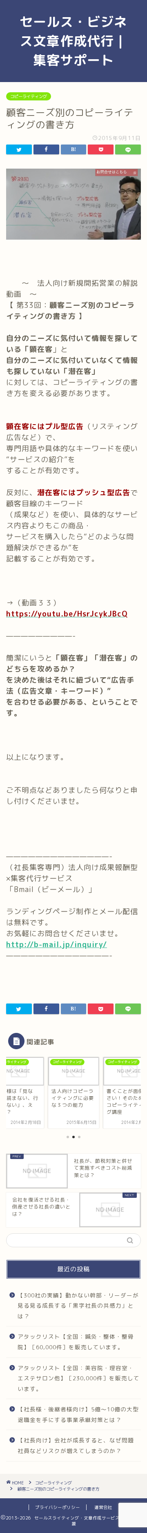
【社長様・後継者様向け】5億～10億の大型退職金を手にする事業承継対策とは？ (78, 1414)
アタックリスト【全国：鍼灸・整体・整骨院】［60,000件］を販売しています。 (76, 1342)
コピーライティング (28, 96)
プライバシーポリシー (57, 1507)
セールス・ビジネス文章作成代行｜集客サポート (73, 40)
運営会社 (103, 1507)
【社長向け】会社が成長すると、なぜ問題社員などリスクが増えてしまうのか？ (76, 1445)
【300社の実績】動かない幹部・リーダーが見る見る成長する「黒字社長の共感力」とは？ (78, 1305)
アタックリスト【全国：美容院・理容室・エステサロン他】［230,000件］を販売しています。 (79, 1378)
